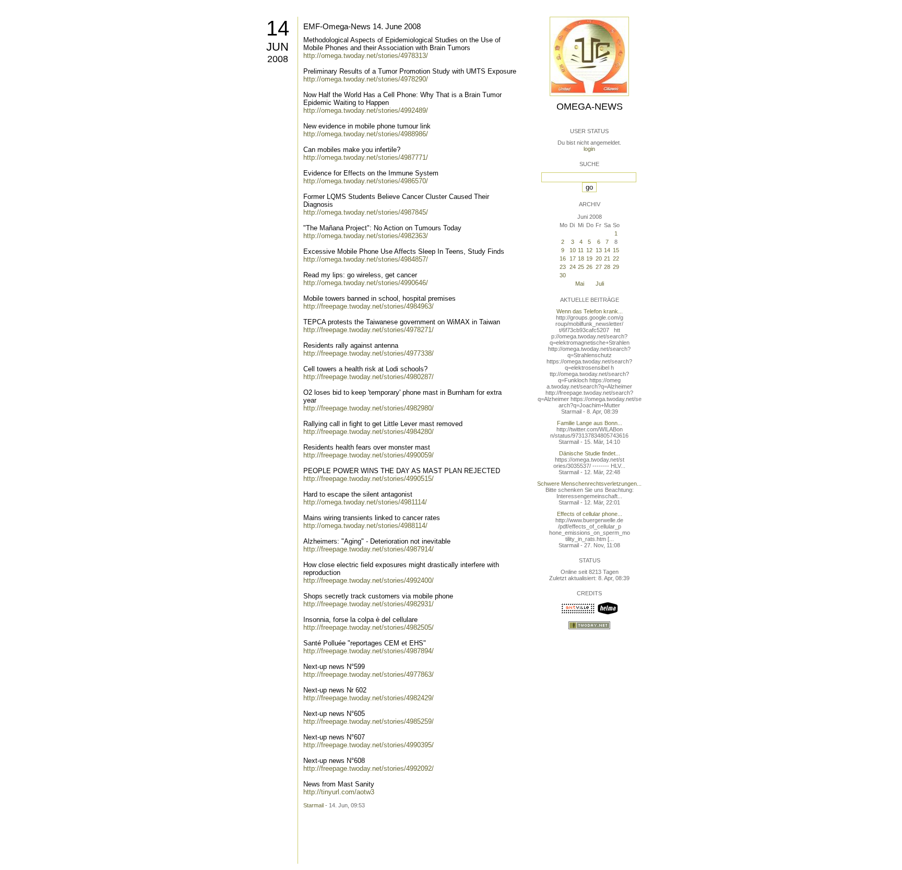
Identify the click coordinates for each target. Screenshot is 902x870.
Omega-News (589, 106)
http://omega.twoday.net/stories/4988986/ (365, 134)
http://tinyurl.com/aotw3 (338, 792)
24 (572, 267)
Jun (277, 46)
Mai (579, 283)
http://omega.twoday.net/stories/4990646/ (365, 283)
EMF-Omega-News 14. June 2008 (362, 26)
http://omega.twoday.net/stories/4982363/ (365, 236)
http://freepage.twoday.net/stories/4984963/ (368, 306)
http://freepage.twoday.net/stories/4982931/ (368, 604)
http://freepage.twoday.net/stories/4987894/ (368, 651)
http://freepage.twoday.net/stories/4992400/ (368, 580)
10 (572, 250)
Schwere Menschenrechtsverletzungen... (589, 483)
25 (581, 267)
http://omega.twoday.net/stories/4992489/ (365, 110)
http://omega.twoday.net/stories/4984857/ (365, 259)
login (589, 149)
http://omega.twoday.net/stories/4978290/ (365, 79)
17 (572, 258)
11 (581, 250)
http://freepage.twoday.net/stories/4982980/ (368, 408)
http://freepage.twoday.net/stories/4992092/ (368, 768)
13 (599, 250)
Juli (600, 283)
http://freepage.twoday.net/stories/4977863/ (368, 674)
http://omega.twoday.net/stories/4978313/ (365, 56)
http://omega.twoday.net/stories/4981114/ (365, 502)
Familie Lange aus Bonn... (589, 423)
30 (563, 275)
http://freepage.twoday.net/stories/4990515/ (368, 479)
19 (589, 258)
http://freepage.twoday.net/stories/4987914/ (368, 549)
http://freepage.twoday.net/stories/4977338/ (368, 353)
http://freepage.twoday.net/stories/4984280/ (368, 432)
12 (589, 250)
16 (563, 258)
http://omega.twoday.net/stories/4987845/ (365, 212)
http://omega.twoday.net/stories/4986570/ (365, 181)
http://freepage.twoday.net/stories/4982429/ (368, 698)
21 (607, 258)
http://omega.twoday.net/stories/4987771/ (365, 157)
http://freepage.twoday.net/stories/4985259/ (368, 721)
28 (607, 267)
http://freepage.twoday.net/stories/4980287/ (368, 377)
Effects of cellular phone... (589, 514)
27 (599, 267)
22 (616, 258)
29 (616, 267)
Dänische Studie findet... (589, 453)
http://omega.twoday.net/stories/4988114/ (365, 526)
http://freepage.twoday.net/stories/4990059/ (368, 455)
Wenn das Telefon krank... (589, 311)
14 (277, 28)
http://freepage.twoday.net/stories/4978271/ (368, 330)
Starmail (313, 805)
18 (581, 258)
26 (589, 267)
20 (599, 258)
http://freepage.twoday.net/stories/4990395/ (368, 745)
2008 (277, 59)
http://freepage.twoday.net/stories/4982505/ (368, 627)
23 (563, 267)
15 (616, 250)
